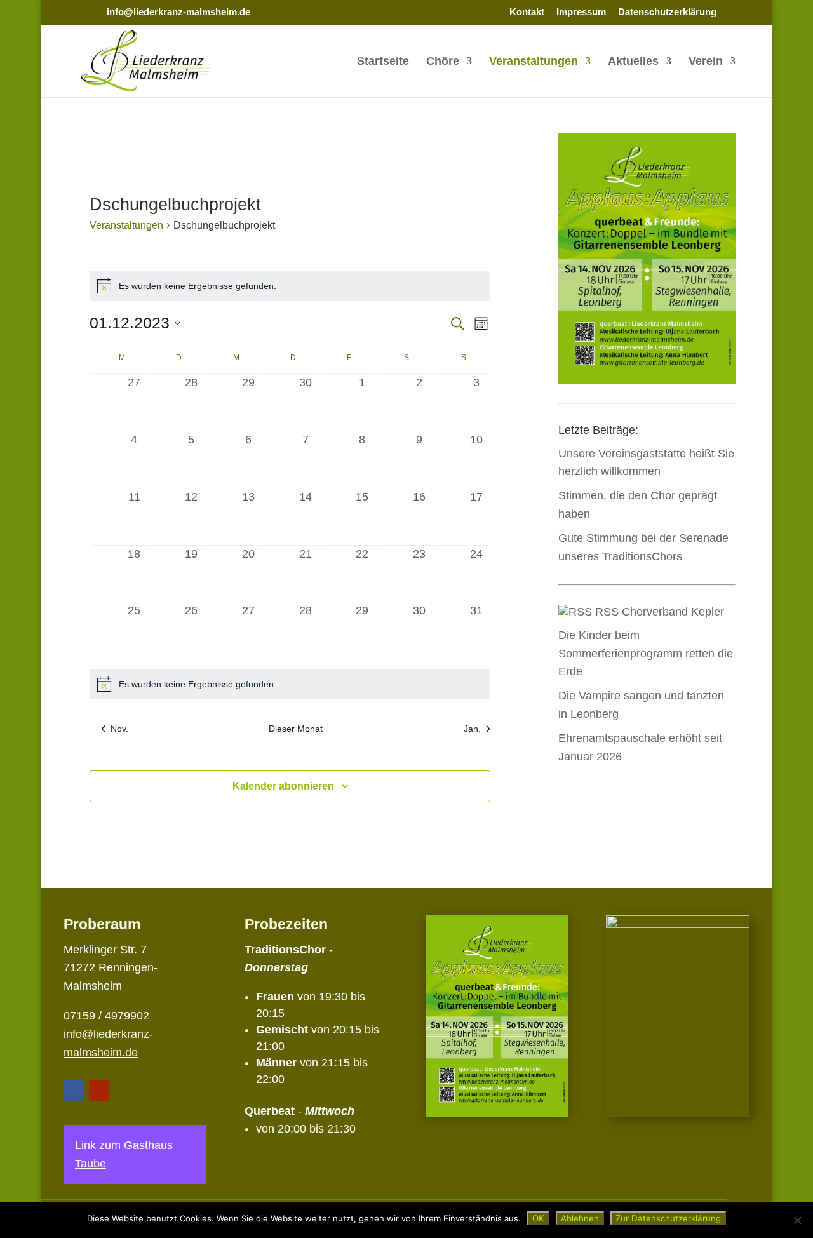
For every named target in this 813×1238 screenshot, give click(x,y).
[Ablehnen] (797, 1220)
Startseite (383, 62)
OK (538, 1218)
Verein (706, 62)
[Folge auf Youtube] (99, 1090)
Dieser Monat (296, 728)
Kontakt (526, 12)
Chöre (442, 62)
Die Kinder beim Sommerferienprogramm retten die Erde (645, 653)
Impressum (581, 12)
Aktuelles (633, 62)
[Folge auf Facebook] (74, 1090)
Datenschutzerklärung (667, 12)
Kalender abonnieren (283, 786)
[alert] (290, 286)
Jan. (472, 728)
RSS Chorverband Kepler (659, 611)
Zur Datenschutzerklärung (668, 1218)
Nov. (119, 728)
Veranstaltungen (533, 62)
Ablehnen (580, 1218)
